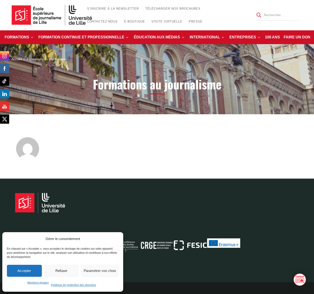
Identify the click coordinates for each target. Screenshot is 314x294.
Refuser (61, 271)
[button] (299, 279)
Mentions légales (38, 282)
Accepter (24, 271)
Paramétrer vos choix (100, 271)
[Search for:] (280, 15)
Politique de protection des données (73, 285)
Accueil (16, 59)
